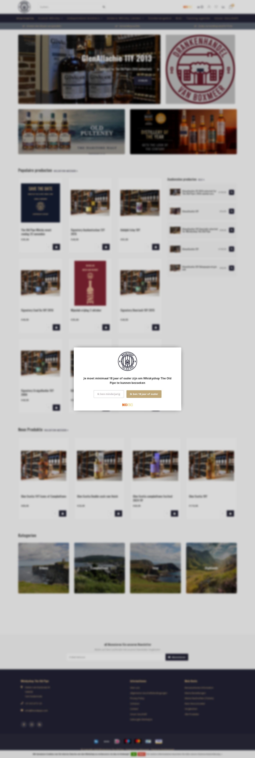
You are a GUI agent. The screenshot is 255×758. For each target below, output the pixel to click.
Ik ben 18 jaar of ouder (144, 394)
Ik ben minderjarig (108, 394)
